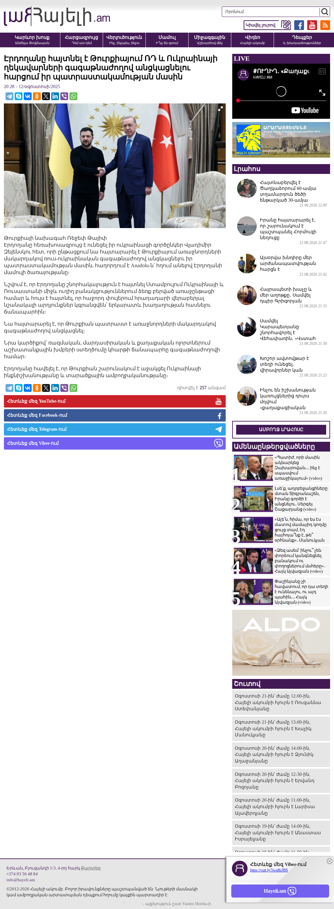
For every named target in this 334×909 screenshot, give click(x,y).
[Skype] (19, 96)
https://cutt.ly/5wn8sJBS (269, 870)
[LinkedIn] (55, 96)
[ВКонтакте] (28, 96)
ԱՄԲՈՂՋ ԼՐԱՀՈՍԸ (281, 429)
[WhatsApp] (73, 96)
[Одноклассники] (37, 96)
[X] (46, 96)
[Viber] (64, 96)
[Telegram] (9, 96)
